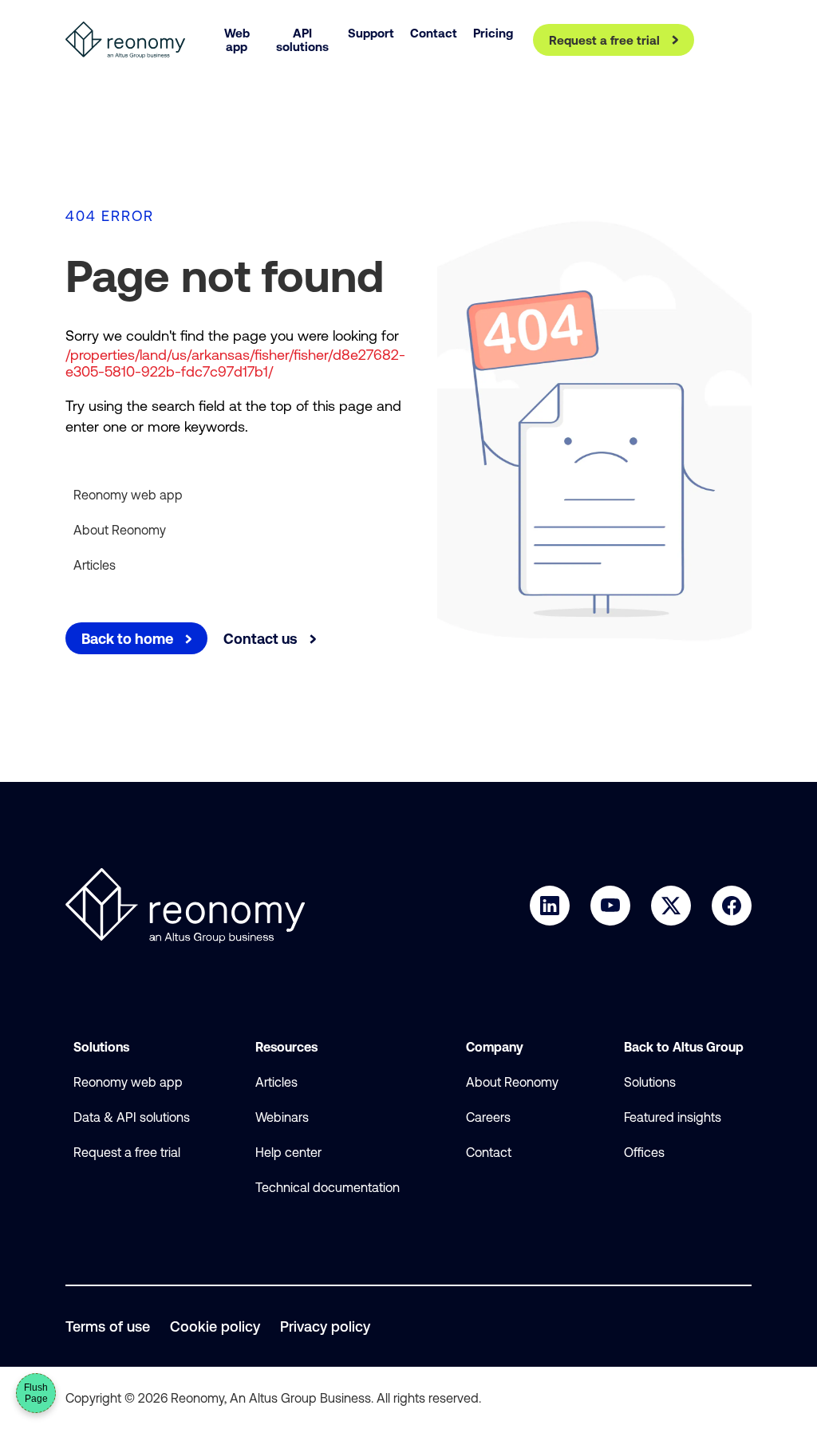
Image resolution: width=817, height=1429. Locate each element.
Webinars (282, 1117)
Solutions (650, 1082)
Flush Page (36, 1393)
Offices (644, 1152)
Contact (488, 1152)
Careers (488, 1117)
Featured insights (672, 1117)
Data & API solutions (131, 1117)
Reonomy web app (128, 495)
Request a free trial (126, 1152)
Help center (288, 1152)
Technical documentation (327, 1187)
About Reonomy (119, 530)
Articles (94, 565)
